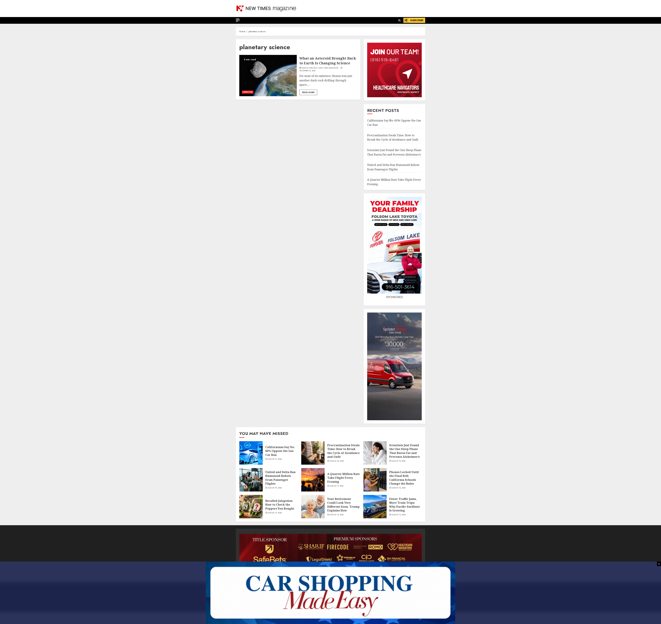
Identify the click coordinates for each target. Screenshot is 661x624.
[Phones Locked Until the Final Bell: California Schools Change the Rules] (375, 479)
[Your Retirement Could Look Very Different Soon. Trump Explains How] (313, 506)
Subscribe (416, 20)
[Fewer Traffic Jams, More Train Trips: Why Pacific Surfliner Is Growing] (375, 506)
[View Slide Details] (330, 551)
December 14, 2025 (307, 71)
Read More (308, 92)
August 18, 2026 (275, 488)
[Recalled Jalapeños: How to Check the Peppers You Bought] (251, 506)
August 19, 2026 (399, 461)
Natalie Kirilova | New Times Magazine (320, 68)
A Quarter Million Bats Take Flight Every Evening (343, 478)
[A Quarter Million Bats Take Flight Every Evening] (313, 479)
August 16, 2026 (399, 488)
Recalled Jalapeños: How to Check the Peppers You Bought (279, 504)
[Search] (399, 20)
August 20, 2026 (337, 461)
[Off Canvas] (238, 20)
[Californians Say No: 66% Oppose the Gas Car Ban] (251, 453)
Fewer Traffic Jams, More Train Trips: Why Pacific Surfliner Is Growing (404, 504)
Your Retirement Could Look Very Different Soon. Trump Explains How (343, 504)
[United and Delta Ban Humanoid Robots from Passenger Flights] (251, 479)
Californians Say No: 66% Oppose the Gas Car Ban (280, 451)
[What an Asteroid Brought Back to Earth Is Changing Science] (268, 75)
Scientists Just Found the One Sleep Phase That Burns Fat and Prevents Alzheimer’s (404, 451)
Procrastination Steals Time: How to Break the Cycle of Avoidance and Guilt (392, 137)
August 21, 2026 (275, 459)
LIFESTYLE (247, 92)
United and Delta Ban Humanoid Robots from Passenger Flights (280, 477)
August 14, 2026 (337, 515)
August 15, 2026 (275, 513)
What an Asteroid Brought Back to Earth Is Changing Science (327, 60)
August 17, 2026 (337, 486)
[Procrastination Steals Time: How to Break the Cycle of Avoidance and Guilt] (313, 453)
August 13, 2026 (399, 515)
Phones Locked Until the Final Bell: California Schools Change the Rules (404, 477)
